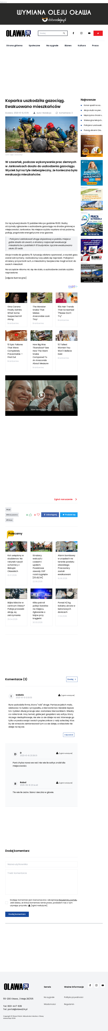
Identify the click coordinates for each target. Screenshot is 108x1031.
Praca (95, 45)
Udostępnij (51, 514)
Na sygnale (52, 45)
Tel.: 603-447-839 (12, 1006)
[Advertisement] (54, 73)
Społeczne (34, 45)
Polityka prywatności (73, 997)
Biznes (68, 45)
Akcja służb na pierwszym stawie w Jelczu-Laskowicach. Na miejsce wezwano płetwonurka (93, 110)
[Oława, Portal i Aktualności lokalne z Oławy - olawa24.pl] (18, 33)
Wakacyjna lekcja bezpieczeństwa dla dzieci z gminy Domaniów (93, 120)
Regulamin (69, 1004)
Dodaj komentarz (17, 914)
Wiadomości (50, 1004)
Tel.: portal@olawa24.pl (15, 1009)
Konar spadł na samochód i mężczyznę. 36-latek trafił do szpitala (93, 105)
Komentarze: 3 (66, 113)
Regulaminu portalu (68, 900)
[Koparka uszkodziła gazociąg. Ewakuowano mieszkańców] (41, 134)
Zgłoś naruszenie (63, 499)
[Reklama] (54, 14)
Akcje (8, 509)
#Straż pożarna (12, 515)
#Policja (9, 520)
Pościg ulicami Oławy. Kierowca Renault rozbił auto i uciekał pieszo (93, 130)
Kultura (82, 45)
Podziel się (70, 514)
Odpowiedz (68, 735)
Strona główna (14, 45)
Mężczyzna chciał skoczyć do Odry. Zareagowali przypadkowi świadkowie (93, 115)
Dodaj (70, 679)
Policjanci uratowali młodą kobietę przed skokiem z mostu (93, 125)
